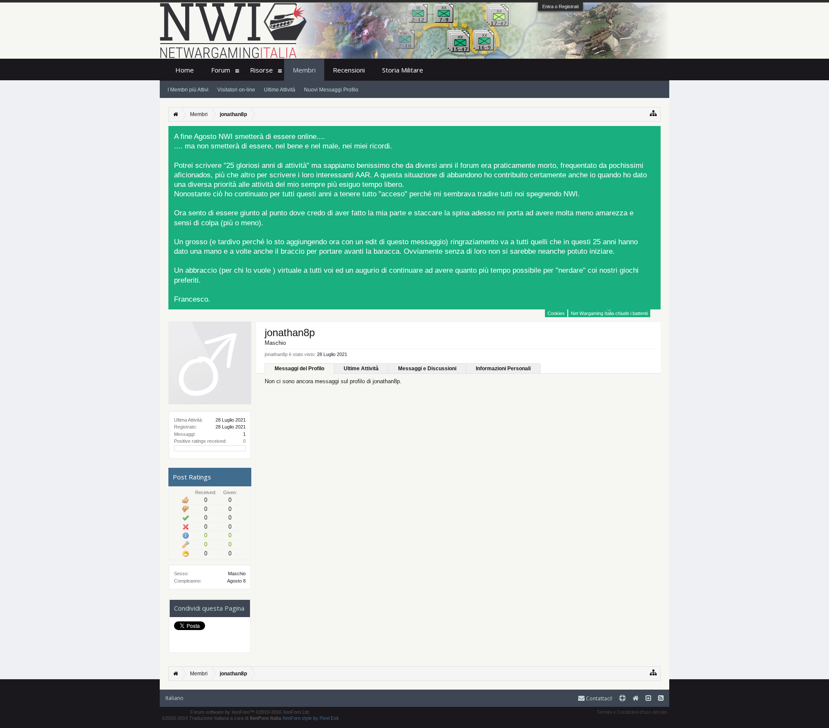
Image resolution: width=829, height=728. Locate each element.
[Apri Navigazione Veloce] (653, 113)
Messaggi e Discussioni (427, 369)
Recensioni (349, 70)
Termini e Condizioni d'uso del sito (632, 712)
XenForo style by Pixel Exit (310, 718)
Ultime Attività (361, 369)
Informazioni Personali (503, 369)
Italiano (174, 698)
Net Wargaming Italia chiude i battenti (609, 313)
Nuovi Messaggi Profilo (331, 90)
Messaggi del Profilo (299, 369)
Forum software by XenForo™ (250, 712)
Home (184, 70)
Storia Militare (402, 70)
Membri (304, 70)
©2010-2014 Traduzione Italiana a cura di (221, 718)
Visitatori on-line (236, 90)
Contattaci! (598, 698)
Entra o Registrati (560, 6)
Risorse (261, 70)
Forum (220, 70)
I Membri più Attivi (188, 90)
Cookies (556, 313)
